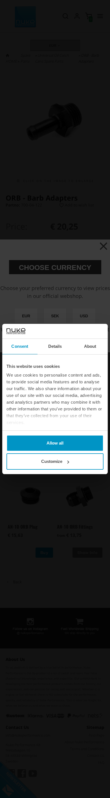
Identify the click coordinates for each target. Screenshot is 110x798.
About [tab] (90, 346)
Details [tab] (55, 346)
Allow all (55, 443)
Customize (51, 461)
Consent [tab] (19, 346)
